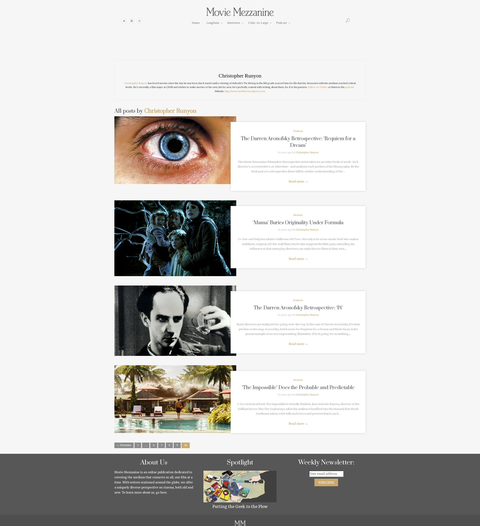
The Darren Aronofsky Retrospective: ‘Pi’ (298, 308)
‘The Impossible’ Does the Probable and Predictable (298, 388)
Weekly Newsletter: (326, 462)
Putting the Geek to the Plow (240, 506)
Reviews (298, 215)
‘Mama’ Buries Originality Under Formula (298, 223)
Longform (212, 23)
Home (196, 23)
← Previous (124, 445)
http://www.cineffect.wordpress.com (245, 91)
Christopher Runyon (240, 76)
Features (298, 131)
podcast (349, 87)
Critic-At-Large (258, 23)
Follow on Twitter (318, 87)
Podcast (281, 23)
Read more (298, 181)
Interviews (233, 23)
